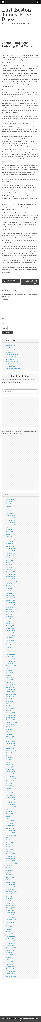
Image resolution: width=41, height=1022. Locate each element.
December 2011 (11, 912)
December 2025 (11, 518)
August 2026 (10, 499)
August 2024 (10, 555)
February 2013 (10, 879)
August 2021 (10, 640)
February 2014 (10, 851)
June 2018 (9, 729)
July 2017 (9, 755)
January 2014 (10, 854)
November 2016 (11, 774)
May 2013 (9, 872)
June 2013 (9, 870)
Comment (5, 299)
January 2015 (10, 825)
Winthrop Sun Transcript (13, 368)
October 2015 (10, 804)
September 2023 (11, 581)
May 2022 (9, 619)
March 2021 (10, 652)
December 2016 (11, 771)
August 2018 (10, 724)
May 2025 (9, 534)
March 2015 (10, 821)
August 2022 (10, 612)
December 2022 (11, 602)
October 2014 (10, 833)
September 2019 (11, 694)
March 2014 (10, 849)
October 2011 (10, 917)
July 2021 (9, 642)
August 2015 (10, 809)
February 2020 (10, 682)
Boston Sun (9, 347)
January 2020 (10, 685)
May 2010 (9, 957)
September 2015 (11, 807)
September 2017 (11, 750)
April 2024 (9, 565)
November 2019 (11, 689)
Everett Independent (12, 354)
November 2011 (11, 915)
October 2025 (10, 522)
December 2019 (11, 687)
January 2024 (10, 572)
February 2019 (10, 710)
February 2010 (10, 964)
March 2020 (10, 680)
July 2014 (9, 840)
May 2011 (9, 929)
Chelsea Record (11, 352)
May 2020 (9, 675)
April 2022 (9, 621)
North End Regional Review (14, 364)
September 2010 (11, 948)
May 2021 (9, 647)
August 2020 (10, 668)
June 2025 (9, 532)
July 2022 (9, 614)
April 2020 (9, 677)
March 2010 (10, 962)
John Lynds (6, 49)
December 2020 (11, 659)
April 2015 (9, 818)
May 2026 (9, 506)
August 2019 (10, 696)
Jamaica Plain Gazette (13, 357)
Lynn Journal (10, 359)
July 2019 (9, 699)
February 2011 (10, 936)
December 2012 (11, 884)
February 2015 (10, 823)
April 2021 (9, 649)
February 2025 (10, 541)
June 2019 (9, 701)
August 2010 (10, 950)
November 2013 (11, 858)
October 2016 (10, 776)
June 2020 (9, 673)
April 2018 (9, 734)
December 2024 (11, 546)
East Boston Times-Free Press (16, 14)
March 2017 (10, 764)
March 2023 (10, 595)
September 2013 (11, 863)
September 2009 (11, 976)
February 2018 (10, 739)
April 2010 (9, 959)
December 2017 (11, 743)
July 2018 (9, 727)
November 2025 (11, 520)
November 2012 (11, 887)
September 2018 (11, 722)
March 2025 (10, 539)
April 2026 (9, 508)
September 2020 (11, 666)
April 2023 (9, 593)
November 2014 (11, 830)
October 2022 (10, 607)
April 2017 (9, 762)
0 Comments (24, 49)
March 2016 (10, 793)
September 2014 (11, 835)
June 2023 (9, 588)
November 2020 (11, 661)
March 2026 (10, 511)
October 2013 (10, 861)
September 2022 (11, 609)
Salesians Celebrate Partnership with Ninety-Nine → (31, 281)
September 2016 (11, 779)
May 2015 (9, 816)
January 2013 (10, 882)
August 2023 (10, 583)
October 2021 (10, 635)
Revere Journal (11, 366)
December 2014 (11, 828)
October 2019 (10, 691)
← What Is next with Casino (9, 281)
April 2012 (9, 903)
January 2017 (10, 769)
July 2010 (9, 952)
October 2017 (10, 748)
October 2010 (10, 945)
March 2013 (10, 877)
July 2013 (9, 868)
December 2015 (11, 800)
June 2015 (9, 814)
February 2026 (10, 513)
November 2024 (11, 548)
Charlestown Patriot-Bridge (14, 350)
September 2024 (11, 553)
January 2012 (10, 910)
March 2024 (10, 567)
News (3, 40)
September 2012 (11, 891)
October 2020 (10, 663)
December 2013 (11, 856)
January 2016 (10, 797)
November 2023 (11, 576)
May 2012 (9, 901)
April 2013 (9, 875)
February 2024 (10, 569)
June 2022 (9, 616)
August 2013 (10, 865)
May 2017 (9, 760)
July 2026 (9, 501)
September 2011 (11, 919)
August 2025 (10, 527)
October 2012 (10, 889)
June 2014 (9, 842)
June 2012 (9, 898)
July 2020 (9, 670)
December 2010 (11, 941)
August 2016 (10, 781)
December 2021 (11, 630)
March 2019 (10, 708)
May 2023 (9, 591)
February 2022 (10, 626)
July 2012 (9, 896)
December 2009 (11, 969)
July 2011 (9, 924)
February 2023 (10, 597)
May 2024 (9, 562)
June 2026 (9, 503)
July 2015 (9, 811)
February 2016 (10, 795)
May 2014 (9, 844)
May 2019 (9, 703)
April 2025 (9, 536)
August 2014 (10, 837)
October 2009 (10, 973)
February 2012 (10, 908)
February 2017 (10, 767)
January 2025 (10, 543)
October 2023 (10, 579)
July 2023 (9, 586)
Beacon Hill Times (11, 345)
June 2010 (9, 955)
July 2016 (9, 783)
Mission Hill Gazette (12, 361)
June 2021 (9, 645)
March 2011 (10, 934)
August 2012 (10, 894)
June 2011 (9, 927)
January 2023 (10, 600)
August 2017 (10, 753)
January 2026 (10, 515)
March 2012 (10, 905)
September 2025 (11, 525)
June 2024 (9, 560)
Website (4, 328)
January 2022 (10, 628)
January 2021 (10, 656)
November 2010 (11, 943)
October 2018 (10, 720)
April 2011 (9, 931)
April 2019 (9, 706)
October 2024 (10, 551)
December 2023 (11, 574)
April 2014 (9, 847)
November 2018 (11, 717)
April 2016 (9, 790)
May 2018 (9, 731)
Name (4, 318)
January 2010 (10, 966)
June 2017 (9, 757)
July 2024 (9, 558)
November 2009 (11, 971)
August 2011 (10, 922)
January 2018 (10, 741)
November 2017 (11, 746)
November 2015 (11, 802)
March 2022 (10, 623)
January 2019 (10, 713)
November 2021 (11, 633)
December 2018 (11, 715)
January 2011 (10, 938)
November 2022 (11, 605)
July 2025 (9, 529)
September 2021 (11, 637)
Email (4, 323)
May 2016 (9, 788)
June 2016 (9, 785)
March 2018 (10, 736)
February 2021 (10, 654)
